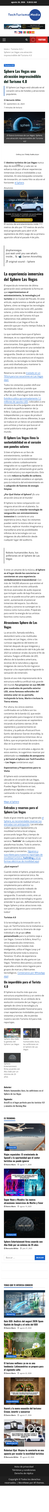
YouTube (42, 39)
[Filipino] (19, 32)
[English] (16, 32)
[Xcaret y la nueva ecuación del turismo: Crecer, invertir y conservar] (24, 1391)
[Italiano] (26, 32)
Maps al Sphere (11, 801)
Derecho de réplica (24, 1473)
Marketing (11, 1314)
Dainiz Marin (11, 1165)
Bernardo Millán (13, 100)
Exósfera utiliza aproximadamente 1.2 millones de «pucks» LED (22, 400)
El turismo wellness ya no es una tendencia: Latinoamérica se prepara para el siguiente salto (23, 1366)
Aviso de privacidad (23, 1466)
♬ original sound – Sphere (20, 261)
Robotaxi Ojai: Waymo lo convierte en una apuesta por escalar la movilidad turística (24, 1451)
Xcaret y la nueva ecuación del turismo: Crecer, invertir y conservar (23, 1410)
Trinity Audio (29, 154)
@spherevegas (14, 250)
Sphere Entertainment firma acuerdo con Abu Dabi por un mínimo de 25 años (12, 1070)
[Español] (33, 32)
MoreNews (23, 1482)
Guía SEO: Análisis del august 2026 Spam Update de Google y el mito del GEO (23, 1322)
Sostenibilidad (12, 1401)
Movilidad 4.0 (12, 1443)
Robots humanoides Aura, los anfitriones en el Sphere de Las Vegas (23, 555)
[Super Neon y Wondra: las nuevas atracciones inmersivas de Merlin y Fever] (24, 1182)
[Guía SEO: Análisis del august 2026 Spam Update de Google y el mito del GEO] (24, 1304)
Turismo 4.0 (9, 65)
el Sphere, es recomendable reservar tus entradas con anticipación (24, 821)
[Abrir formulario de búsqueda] (27, 39)
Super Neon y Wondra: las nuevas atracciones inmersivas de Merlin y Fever (23, 1201)
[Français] (23, 32)
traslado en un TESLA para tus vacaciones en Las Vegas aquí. (23, 376)
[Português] (29, 32)
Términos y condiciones (24, 1470)
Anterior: (23, 1090)
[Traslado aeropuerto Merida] (23, 205)
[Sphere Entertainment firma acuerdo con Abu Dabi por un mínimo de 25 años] (12, 1057)
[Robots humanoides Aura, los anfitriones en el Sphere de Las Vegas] (31, 1033)
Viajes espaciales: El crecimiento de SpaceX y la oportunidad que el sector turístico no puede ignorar (22, 1158)
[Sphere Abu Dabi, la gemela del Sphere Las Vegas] (12, 1033)
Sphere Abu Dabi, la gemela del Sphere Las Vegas (11, 1041)
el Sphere (19, 182)
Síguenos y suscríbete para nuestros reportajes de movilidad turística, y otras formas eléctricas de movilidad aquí (23, 856)
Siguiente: (24, 1102)
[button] (4, 39)
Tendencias (11, 1356)
